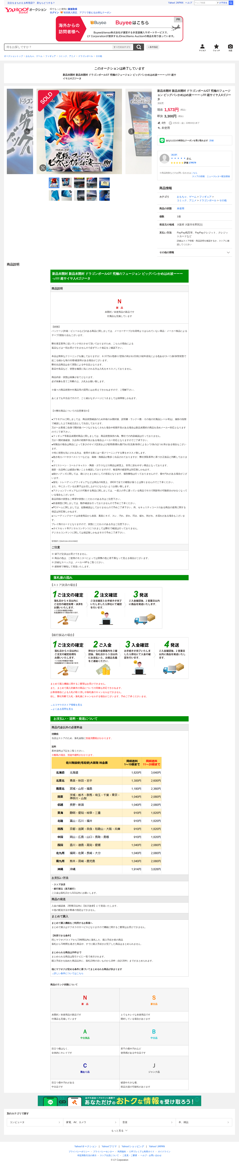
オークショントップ (13, 56)
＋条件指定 (152, 47)
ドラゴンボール (85, 56)
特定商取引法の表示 (87, 1155)
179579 (192, 163)
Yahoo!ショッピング (133, 1146)
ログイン (54, 12)
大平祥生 (223, 3)
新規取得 (72, 9)
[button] (194, 252)
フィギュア (50, 56)
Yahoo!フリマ (109, 1146)
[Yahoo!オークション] (26, 9)
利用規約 (122, 1151)
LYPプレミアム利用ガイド (141, 1151)
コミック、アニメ (67, 56)
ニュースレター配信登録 (218, 176)
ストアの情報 (198, 176)
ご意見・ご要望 (129, 1155)
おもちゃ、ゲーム (34, 56)
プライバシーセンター (103, 1151)
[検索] (231, 3)
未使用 (180, 208)
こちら (194, 173)
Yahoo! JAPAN (175, 2)
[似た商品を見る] (42, 167)
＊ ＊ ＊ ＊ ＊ (178, 158)
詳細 (211, 140)
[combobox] (58, 47)
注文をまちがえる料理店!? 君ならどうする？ (31, 3)
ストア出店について (109, 1155)
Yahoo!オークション (85, 1146)
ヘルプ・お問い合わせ (150, 1155)
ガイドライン (164, 1151)
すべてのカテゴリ (122, 47)
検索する (138, 47)
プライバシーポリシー (79, 1151)
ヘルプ (188, 2)
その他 (99, 56)
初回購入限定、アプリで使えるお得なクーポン (87, 12)
